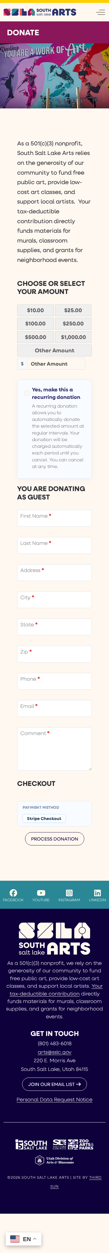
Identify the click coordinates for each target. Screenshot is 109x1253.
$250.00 (73, 323)
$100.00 (35, 323)
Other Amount (54, 350)
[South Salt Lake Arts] (39, 12)
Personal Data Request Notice (54, 1099)
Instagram (69, 899)
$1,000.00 (73, 337)
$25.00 (73, 310)
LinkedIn (97, 899)
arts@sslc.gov (55, 1052)
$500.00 (35, 337)
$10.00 (35, 310)
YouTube (41, 899)
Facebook (13, 899)
